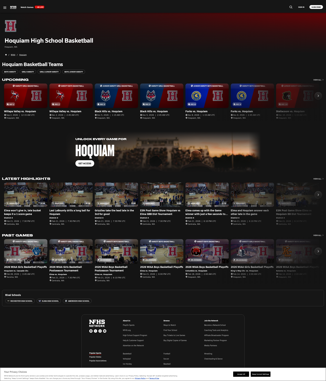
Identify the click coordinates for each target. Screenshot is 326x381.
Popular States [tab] (95, 357)
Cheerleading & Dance (213, 359)
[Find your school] (291, 7)
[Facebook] (91, 331)
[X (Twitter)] (95, 331)
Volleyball (127, 359)
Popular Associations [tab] (97, 360)
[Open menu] (5, 7)
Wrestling (208, 353)
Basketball (127, 353)
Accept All (241, 374)
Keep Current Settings (260, 374)
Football (167, 353)
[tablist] (102, 356)
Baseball (167, 364)
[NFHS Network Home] (13, 7)
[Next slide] (318, 95)
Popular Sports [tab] (95, 353)
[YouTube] (104, 331)
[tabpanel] (180, 358)
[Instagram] (100, 331)
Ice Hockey (127, 364)
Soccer (166, 359)
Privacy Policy (140, 378)
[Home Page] (6, 54)
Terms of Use (154, 378)
